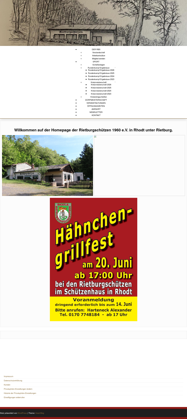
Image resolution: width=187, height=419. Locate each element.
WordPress (22, 413)
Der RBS (96, 49)
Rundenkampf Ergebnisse (98, 67)
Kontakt (96, 115)
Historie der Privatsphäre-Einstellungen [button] (20, 393)
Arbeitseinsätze (98, 55)
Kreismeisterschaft (98, 82)
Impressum (8, 376)
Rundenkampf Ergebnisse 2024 (101, 76)
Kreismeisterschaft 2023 (101, 93)
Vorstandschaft (98, 52)
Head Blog (39, 413)
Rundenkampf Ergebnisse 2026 (101, 70)
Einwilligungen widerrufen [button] (14, 397)
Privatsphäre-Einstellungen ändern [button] (18, 388)
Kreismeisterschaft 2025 (101, 87)
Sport (96, 61)
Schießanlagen (98, 64)
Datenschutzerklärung (13, 380)
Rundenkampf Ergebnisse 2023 (101, 79)
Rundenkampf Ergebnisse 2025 (101, 73)
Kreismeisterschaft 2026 (101, 84)
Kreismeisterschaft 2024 (101, 90)
